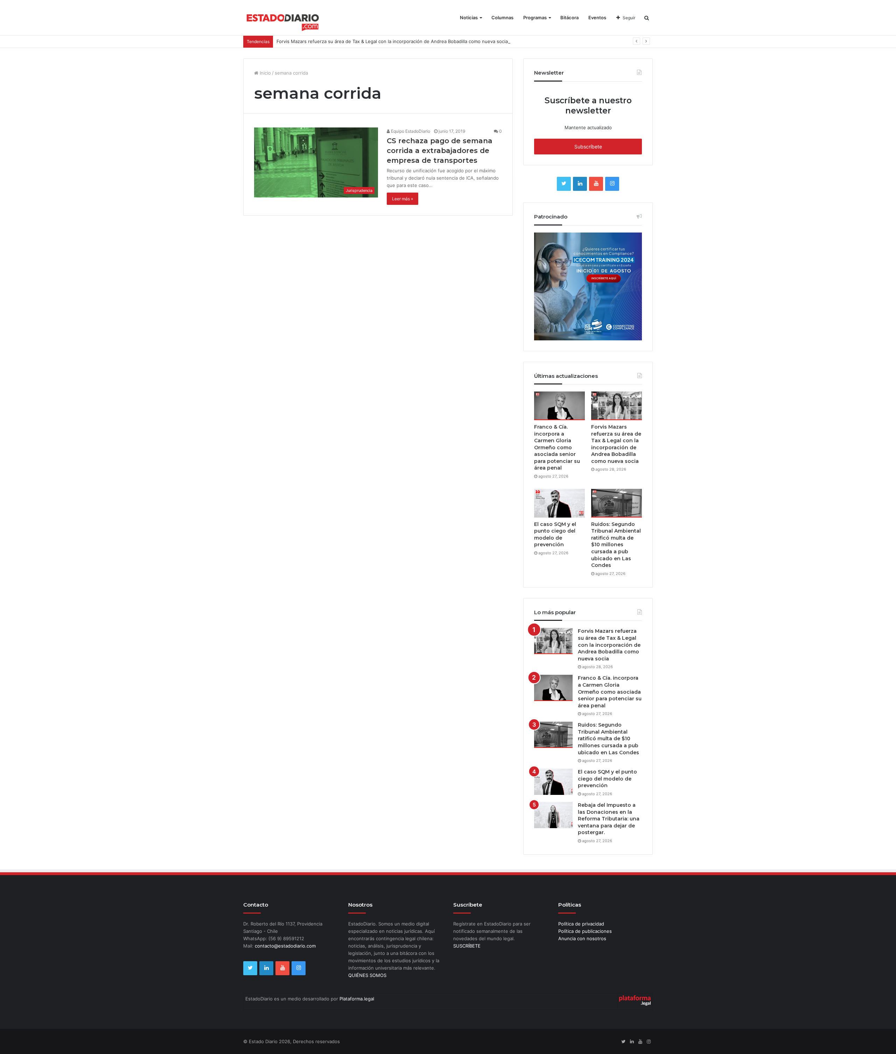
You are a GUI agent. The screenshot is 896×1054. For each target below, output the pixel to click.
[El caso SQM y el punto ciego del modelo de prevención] (559, 503)
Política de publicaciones (585, 931)
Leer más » (402, 198)
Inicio (264, 73)
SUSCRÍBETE (467, 946)
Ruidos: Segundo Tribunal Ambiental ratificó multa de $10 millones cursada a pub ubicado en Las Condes (616, 545)
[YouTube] (596, 184)
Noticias (469, 17)
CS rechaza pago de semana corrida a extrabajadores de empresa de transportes (439, 151)
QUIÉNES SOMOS (367, 975)
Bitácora (569, 17)
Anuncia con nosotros (582, 938)
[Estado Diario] (283, 21)
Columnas (502, 17)
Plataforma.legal (357, 998)
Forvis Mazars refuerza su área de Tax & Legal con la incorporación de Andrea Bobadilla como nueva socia (392, 41)
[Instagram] (612, 184)
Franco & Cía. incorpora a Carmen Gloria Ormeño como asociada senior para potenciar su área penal (557, 447)
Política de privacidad (581, 924)
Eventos (597, 17)
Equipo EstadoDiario (410, 131)
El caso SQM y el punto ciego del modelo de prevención (555, 534)
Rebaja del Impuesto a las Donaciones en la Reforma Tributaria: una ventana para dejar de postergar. (608, 818)
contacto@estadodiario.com (285, 946)
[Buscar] (646, 17)
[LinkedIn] (580, 184)
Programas (535, 17)
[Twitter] (564, 184)
